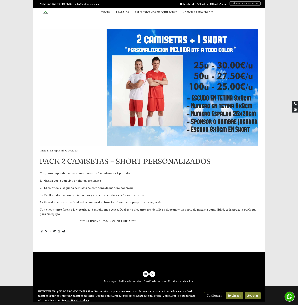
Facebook (188, 4)
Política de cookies (130, 281)
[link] (46, 12)
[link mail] (295, 110)
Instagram (219, 4)
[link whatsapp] (152, 273)
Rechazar (234, 295)
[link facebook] (146, 273)
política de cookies (77, 300)
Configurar (214, 295)
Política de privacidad (181, 281)
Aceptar (252, 295)
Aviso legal (110, 281)
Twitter (203, 4)
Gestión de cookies (154, 281)
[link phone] (295, 104)
